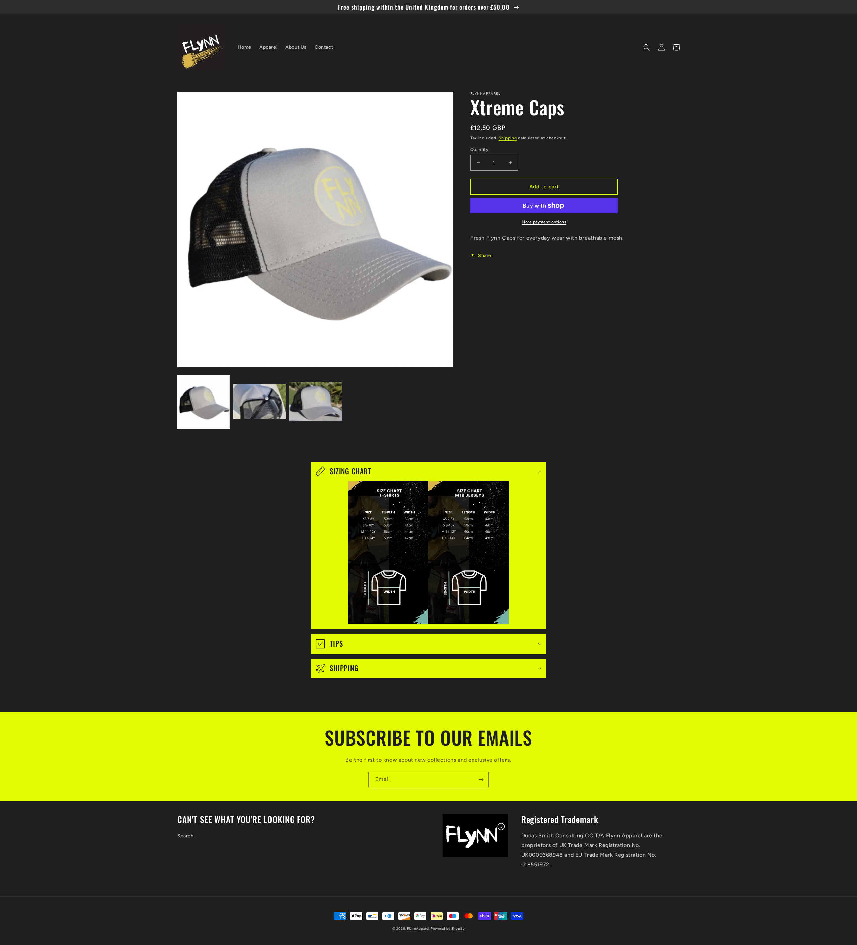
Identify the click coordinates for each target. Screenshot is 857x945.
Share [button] (484, 255)
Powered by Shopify (448, 928)
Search (185, 836)
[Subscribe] (481, 779)
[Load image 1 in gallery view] (203, 402)
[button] (646, 47)
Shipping (508, 138)
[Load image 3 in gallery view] (315, 402)
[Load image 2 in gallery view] (259, 402)
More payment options (544, 222)
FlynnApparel (418, 928)
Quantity (479, 149)
